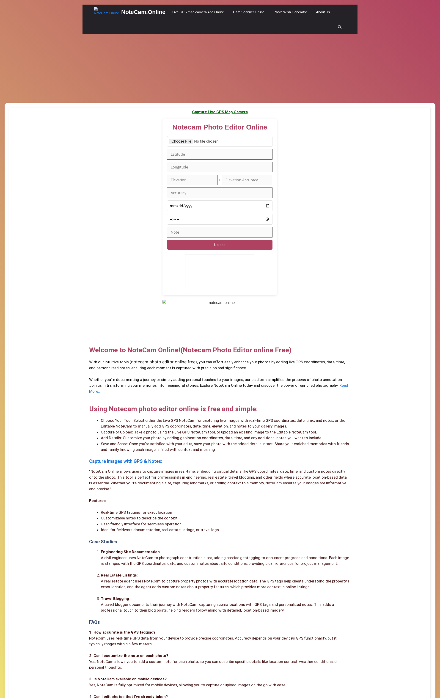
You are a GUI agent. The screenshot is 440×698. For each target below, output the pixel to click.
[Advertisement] (220, 69)
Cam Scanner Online (248, 12)
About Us (323, 12)
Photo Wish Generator (290, 12)
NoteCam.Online (143, 12)
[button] (339, 26)
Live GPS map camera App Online (198, 12)
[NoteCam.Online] (106, 12)
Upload (220, 244)
